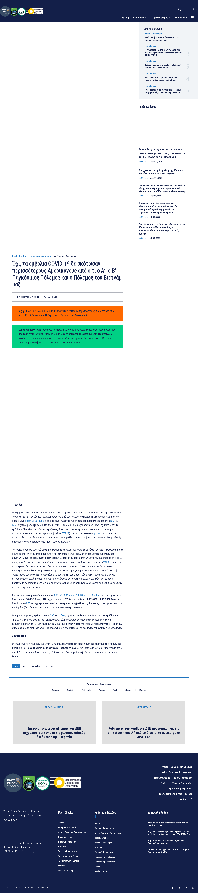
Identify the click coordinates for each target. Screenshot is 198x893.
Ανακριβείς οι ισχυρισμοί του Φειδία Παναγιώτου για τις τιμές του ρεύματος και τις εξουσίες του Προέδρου (162, 153)
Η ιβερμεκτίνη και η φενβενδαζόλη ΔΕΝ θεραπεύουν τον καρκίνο (162, 66)
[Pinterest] (107, 297)
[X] (100, 297)
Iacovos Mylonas (30, 297)
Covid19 (25, 666)
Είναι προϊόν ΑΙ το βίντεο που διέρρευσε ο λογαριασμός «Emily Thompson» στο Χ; (163, 91)
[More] (120, 297)
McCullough (37, 666)
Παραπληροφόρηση (40, 256)
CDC (28, 603)
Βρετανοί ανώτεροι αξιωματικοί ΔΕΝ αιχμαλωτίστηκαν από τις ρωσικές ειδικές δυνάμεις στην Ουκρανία (54, 732)
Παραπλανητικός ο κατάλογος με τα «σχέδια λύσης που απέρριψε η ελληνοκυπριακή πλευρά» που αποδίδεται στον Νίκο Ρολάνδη (162, 188)
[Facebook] (190, 9)
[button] (179, 9)
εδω (14, 525)
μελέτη (97, 533)
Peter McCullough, (34, 520)
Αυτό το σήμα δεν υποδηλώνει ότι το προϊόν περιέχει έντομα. (161, 38)
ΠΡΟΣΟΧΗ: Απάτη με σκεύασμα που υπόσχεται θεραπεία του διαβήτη (160, 78)
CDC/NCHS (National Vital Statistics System (77, 595)
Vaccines (49, 666)
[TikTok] (193, 9)
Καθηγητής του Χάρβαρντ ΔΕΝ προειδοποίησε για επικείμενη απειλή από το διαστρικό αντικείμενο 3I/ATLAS (144, 732)
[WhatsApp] (114, 297)
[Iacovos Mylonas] (14, 297)
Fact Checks (19, 256)
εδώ (112, 520)
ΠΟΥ (63, 615)
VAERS (65, 533)
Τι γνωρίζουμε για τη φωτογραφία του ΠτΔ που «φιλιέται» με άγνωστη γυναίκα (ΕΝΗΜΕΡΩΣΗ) (163, 52)
